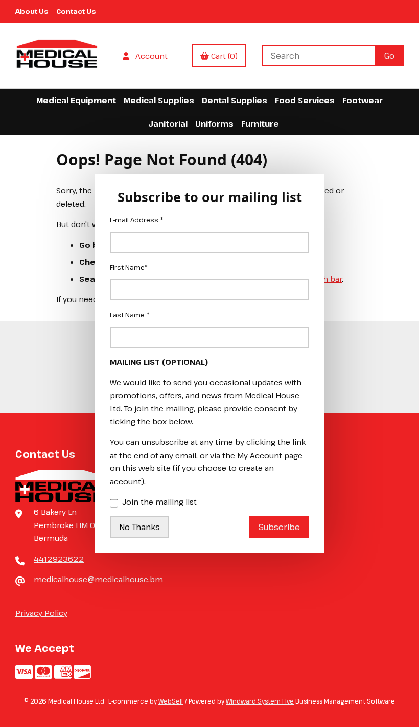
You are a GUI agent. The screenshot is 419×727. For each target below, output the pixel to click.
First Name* (129, 267)
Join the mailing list (159, 501)
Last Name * (130, 314)
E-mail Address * (137, 219)
